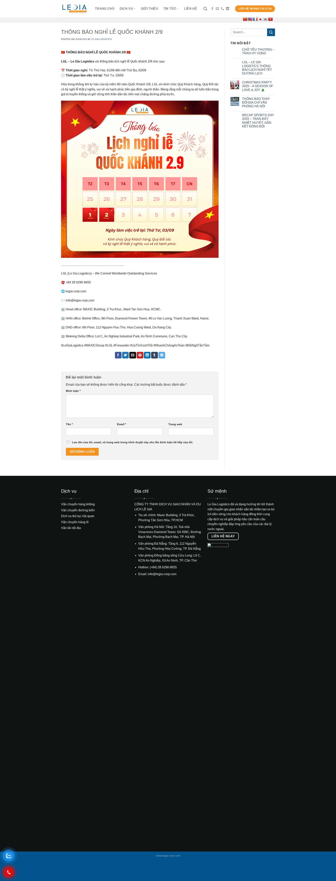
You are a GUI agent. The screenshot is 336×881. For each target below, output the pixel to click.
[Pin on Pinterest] (140, 355)
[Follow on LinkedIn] (227, 8)
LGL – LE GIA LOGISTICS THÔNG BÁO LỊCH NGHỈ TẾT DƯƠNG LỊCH (257, 68)
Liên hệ (190, 8)
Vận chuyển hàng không (78, 504)
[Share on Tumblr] (154, 355)
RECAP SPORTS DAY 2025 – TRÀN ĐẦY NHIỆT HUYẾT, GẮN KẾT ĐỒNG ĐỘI (258, 120)
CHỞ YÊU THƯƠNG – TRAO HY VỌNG (258, 51)
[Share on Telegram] (161, 355)
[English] (250, 19)
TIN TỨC (169, 8)
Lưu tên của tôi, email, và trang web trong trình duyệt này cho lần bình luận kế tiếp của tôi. (132, 442)
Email (121, 424)
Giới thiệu (149, 8)
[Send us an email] (217, 8)
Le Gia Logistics (101, 39)
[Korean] (265, 19)
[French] (255, 19)
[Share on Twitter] (125, 355)
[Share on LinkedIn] (147, 355)
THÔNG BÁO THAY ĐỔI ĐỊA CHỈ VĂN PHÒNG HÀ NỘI (256, 102)
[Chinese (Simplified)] (245, 19)
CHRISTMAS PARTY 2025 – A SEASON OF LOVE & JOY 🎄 (257, 86)
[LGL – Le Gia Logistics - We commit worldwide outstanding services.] (75, 8)
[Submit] (271, 32)
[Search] (205, 8)
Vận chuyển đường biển (78, 510)
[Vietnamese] (270, 19)
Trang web (175, 424)
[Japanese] (260, 19)
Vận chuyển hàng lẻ (75, 522)
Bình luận (73, 390)
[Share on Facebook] (118, 355)
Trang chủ (105, 8)
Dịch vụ (126, 8)
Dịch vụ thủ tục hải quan (77, 516)
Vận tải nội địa (71, 528)
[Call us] (222, 8)
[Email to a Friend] (132, 355)
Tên (69, 424)
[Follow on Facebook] (212, 8)
